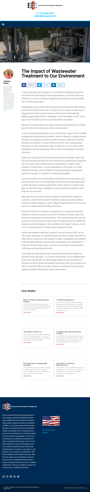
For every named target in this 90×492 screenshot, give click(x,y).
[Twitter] (11, 476)
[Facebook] (7, 476)
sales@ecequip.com (45, 16)
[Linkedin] (3, 476)
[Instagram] (14, 476)
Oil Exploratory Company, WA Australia (35, 364)
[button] (3, 24)
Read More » (27, 312)
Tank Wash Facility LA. (32, 332)
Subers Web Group (80, 488)
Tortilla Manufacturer (65, 300)
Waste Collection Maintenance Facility (36, 301)
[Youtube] (18, 476)
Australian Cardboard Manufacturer (65, 364)
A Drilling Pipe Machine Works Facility (68, 333)
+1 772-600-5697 (45, 13)
